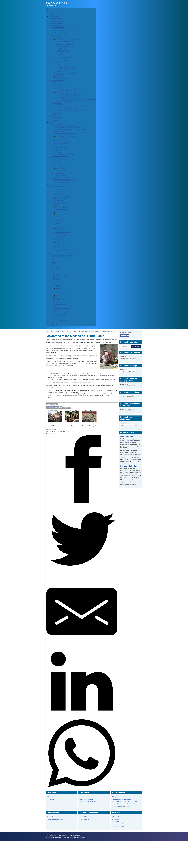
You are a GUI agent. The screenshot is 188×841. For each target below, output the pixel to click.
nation (131, 440)
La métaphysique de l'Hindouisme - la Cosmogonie (82, 426)
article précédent (72, 410)
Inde (61, 406)
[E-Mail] (81, 611)
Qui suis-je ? (50, 797)
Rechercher (137, 346)
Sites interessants (84, 819)
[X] (81, 540)
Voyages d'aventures (52, 817)
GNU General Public (79, 837)
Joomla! (48, 837)
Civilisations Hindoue (52, 406)
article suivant (89, 410)
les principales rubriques (86, 799)
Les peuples (82, 797)
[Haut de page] (185, 838)
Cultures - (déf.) (127, 436)
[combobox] (125, 346)
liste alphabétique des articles (87, 801)
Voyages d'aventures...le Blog (55, 819)
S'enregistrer (50, 799)
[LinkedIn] (81, 682)
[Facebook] (81, 469)
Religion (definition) (129, 466)
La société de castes (54, 426)
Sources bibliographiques (86, 817)
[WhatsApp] (81, 753)
